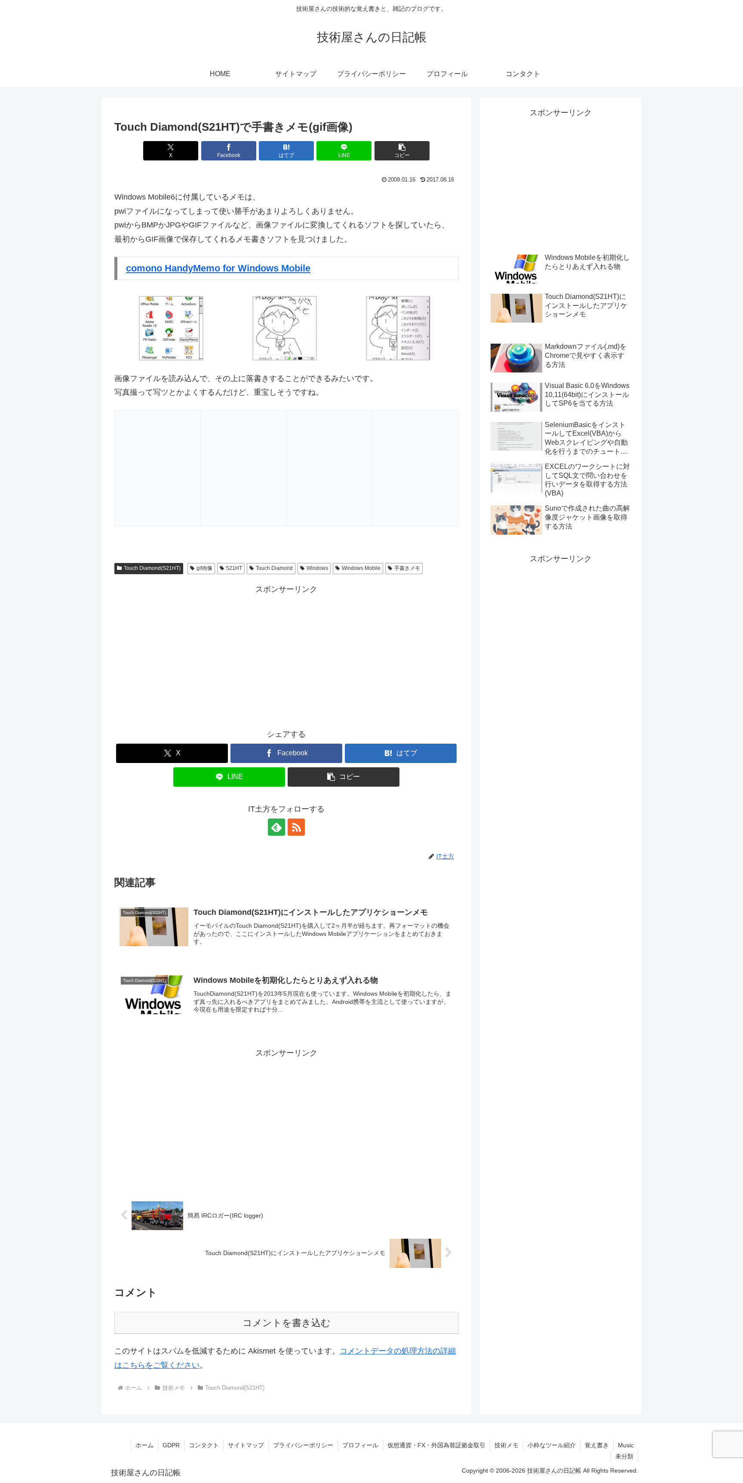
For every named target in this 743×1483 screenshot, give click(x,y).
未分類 (624, 1456)
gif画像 (204, 568)
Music (626, 1445)
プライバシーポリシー (303, 1445)
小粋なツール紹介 (552, 1445)
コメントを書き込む (287, 1322)
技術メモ (506, 1445)
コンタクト (204, 1445)
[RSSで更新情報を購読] (296, 827)
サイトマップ (246, 1445)
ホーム (144, 1445)
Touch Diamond (274, 568)
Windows (317, 568)
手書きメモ (407, 568)
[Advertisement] (286, 656)
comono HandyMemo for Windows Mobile (218, 268)
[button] (402, 150)
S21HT (234, 568)
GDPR (171, 1445)
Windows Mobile (361, 568)
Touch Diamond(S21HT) (152, 568)
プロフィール (360, 1445)
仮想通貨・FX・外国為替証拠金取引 (436, 1445)
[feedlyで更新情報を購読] (276, 827)
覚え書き (597, 1445)
